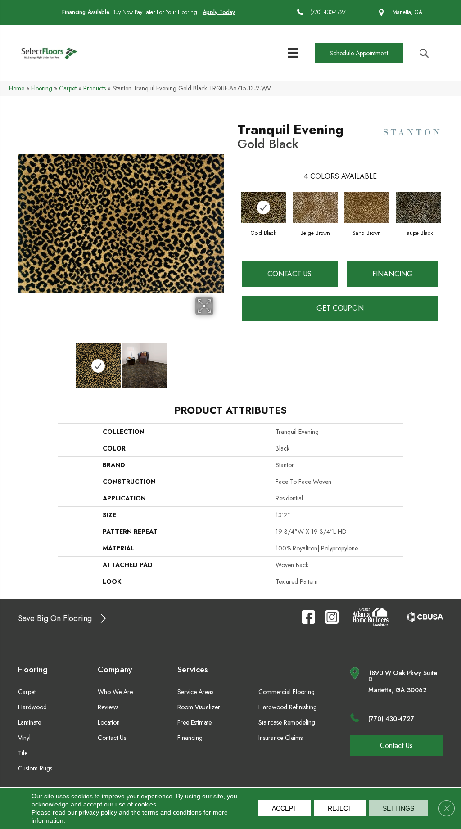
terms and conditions (172, 812)
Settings (398, 808)
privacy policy (98, 812)
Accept (284, 808)
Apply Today (219, 12)
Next (219, 361)
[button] (359, 53)
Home (16, 88)
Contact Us (289, 274)
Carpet (68, 88)
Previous (22, 361)
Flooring (41, 88)
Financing (392, 274)
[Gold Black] (263, 207)
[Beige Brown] (315, 207)
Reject (340, 808)
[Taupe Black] (418, 207)
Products (94, 88)
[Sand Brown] (367, 207)
